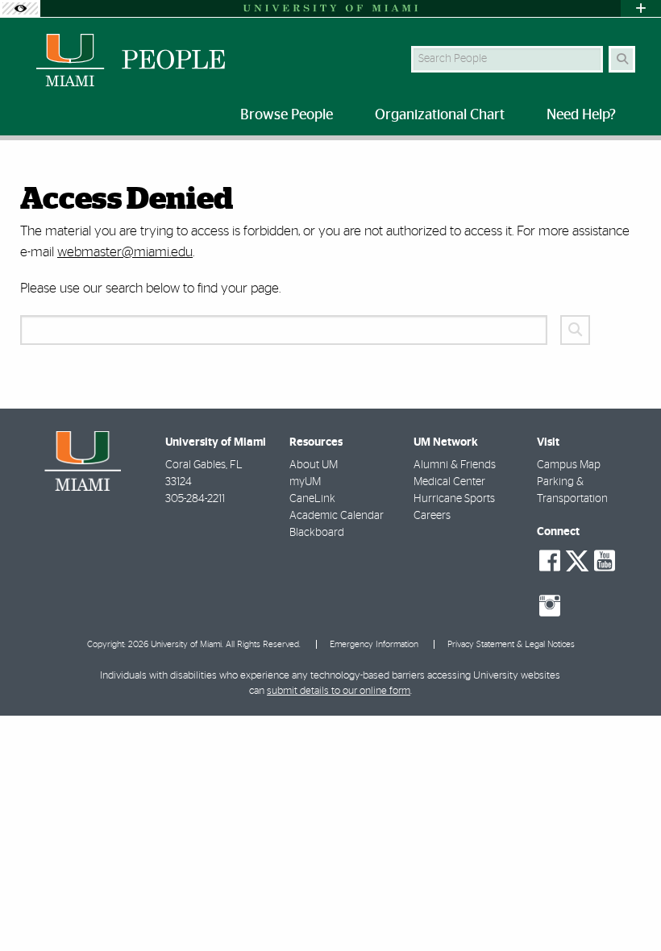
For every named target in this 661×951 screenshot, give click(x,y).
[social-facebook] (549, 560)
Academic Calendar (336, 515)
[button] (625, 906)
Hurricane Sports (454, 499)
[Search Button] (622, 59)
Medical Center (449, 482)
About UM (313, 465)
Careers (432, 515)
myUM (305, 482)
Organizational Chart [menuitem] (440, 115)
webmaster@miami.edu (125, 252)
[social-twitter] (577, 559)
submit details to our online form (338, 691)
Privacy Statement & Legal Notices (511, 644)
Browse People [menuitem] (286, 115)
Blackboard (316, 532)
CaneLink (312, 499)
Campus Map (569, 465)
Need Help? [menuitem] (581, 115)
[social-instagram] (549, 606)
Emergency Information (374, 644)
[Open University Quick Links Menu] (641, 8)
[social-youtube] (604, 560)
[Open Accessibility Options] (20, 8)
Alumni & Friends (455, 465)
